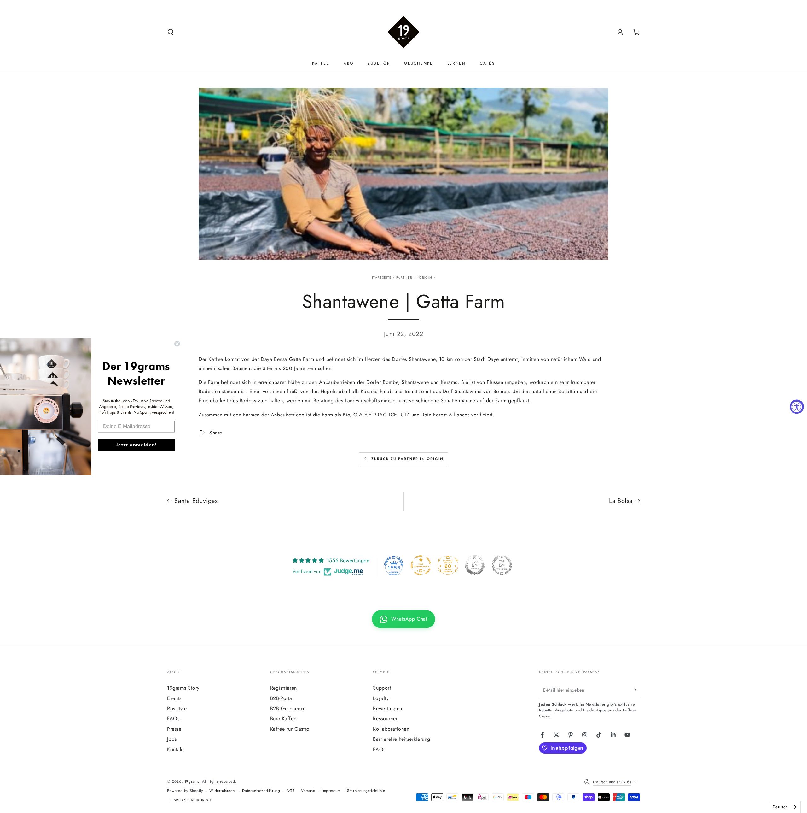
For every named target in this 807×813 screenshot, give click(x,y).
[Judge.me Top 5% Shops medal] (475, 565)
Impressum (331, 790)
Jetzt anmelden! (136, 444)
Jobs (172, 739)
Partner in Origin (414, 277)
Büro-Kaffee (283, 718)
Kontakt (175, 749)
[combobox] (785, 807)
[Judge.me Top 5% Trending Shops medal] (502, 565)
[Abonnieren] (636, 690)
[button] (170, 32)
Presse (174, 729)
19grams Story (183, 688)
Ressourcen (385, 718)
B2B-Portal (282, 698)
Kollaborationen (391, 729)
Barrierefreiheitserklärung (401, 739)
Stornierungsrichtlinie (366, 790)
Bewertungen (387, 708)
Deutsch (780, 807)
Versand (308, 790)
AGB (291, 790)
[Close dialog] (177, 343)
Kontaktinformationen (192, 799)
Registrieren (283, 688)
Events (174, 698)
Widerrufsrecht (222, 790)
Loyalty (381, 698)
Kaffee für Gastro (290, 729)
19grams (191, 781)
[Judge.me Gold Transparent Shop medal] (421, 565)
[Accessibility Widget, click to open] (797, 406)
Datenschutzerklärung (261, 790)
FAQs (173, 718)
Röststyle (177, 708)
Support (382, 688)
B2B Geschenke (288, 708)
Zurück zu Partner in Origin (407, 458)
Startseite (381, 277)
